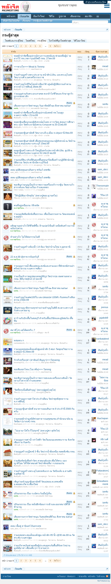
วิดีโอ (51, 16)
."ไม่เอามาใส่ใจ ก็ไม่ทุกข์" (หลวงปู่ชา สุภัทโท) (37, 430)
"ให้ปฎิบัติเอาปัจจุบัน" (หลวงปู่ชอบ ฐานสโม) (35, 195)
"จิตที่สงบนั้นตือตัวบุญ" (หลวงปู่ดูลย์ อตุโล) (35, 390)
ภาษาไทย (7, 576)
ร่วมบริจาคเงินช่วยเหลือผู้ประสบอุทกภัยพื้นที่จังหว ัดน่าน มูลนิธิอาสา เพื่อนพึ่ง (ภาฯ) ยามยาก (42, 546)
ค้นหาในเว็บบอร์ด (11, 21)
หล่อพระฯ (19, 340)
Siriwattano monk (20, 487)
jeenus (16, 313)
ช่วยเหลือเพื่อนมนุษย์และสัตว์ (45, 89)
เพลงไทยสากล (36, 69)
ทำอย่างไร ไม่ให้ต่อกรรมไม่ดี (25, 237)
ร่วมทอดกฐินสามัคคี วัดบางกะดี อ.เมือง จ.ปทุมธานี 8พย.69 (43, 133)
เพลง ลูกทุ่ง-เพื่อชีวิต (48, 362)
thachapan (18, 424)
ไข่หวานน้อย (18, 190)
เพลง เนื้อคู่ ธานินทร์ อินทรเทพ (25, 526)
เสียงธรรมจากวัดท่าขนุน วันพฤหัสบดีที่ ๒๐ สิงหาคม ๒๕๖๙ (43, 517)
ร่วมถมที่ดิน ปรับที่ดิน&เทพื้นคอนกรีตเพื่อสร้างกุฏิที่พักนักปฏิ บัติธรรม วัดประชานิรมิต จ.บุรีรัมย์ (44, 161)
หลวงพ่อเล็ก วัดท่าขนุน (39, 108)
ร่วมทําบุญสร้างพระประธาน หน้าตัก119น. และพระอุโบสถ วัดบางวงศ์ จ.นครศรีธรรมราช (43, 76)
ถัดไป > (57, 46)
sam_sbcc (14, 172)
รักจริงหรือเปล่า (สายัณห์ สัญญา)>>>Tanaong (37, 360)
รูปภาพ (62, 16)
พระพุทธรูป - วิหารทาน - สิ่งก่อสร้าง (47, 80)
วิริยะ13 (17, 198)
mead (16, 69)
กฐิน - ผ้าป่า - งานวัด (41, 61)
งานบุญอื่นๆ (40, 190)
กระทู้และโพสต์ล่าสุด (43, 21)
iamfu (105, 104)
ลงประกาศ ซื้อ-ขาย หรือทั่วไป (48, 323)
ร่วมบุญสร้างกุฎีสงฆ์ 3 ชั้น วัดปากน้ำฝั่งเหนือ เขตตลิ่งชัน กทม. (44, 451)
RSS (107, 576)
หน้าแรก (11, 16)
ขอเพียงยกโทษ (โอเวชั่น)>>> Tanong (32, 369)
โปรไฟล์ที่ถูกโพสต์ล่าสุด (60, 40)
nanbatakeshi (19, 343)
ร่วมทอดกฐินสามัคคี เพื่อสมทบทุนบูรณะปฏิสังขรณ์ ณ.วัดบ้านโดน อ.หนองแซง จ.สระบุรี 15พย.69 (44, 142)
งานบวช (41, 282)
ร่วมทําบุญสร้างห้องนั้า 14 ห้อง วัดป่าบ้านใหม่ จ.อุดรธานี (42, 247)
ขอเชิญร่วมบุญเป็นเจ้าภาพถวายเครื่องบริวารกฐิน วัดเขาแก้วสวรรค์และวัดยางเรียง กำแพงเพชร (44, 186)
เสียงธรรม (75, 16)
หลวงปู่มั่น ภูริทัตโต (39, 198)
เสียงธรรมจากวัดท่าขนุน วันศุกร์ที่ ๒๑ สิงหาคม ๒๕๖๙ (41, 288)
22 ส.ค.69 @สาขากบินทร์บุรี (24, 257)
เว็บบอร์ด (24, 16)
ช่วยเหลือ (83, 576)
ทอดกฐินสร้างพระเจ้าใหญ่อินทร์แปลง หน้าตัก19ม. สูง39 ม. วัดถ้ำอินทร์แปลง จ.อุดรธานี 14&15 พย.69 (43, 151)
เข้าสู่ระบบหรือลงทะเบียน (95, 2)
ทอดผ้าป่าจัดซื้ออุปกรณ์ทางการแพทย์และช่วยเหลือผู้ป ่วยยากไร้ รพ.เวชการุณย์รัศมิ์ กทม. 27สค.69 (42, 57)
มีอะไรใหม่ (39, 16)
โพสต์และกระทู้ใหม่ (14, 40)
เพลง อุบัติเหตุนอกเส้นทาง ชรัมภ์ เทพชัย (30, 170)
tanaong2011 (19, 362)
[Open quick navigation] (107, 30)
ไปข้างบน (101, 576)
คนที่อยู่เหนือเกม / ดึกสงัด (26, 205)
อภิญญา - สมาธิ (43, 333)
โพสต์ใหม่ (30, 40)
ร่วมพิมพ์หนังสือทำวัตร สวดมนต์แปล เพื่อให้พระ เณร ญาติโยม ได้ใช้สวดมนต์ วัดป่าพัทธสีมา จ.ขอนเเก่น (40, 462)
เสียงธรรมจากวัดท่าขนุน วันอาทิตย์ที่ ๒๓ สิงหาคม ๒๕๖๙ (42, 105)
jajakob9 (17, 323)
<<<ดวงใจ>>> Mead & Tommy (29, 66)
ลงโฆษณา (61, 576)
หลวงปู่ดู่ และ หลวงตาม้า (46, 231)
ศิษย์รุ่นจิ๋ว (17, 61)
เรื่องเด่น (26, 21)
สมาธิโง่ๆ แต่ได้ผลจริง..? (22, 330)
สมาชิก (88, 16)
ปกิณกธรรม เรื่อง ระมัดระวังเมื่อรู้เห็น (32, 493)
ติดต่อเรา (71, 576)
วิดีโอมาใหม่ (79, 40)
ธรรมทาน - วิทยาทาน (46, 219)
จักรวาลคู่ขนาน (46, 208)
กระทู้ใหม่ (41, 40)
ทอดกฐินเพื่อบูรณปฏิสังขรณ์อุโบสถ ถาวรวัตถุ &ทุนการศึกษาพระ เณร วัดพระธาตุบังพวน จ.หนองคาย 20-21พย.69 (44, 123)
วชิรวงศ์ (17, 414)
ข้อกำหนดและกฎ (103, 581)
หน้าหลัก (91, 576)
